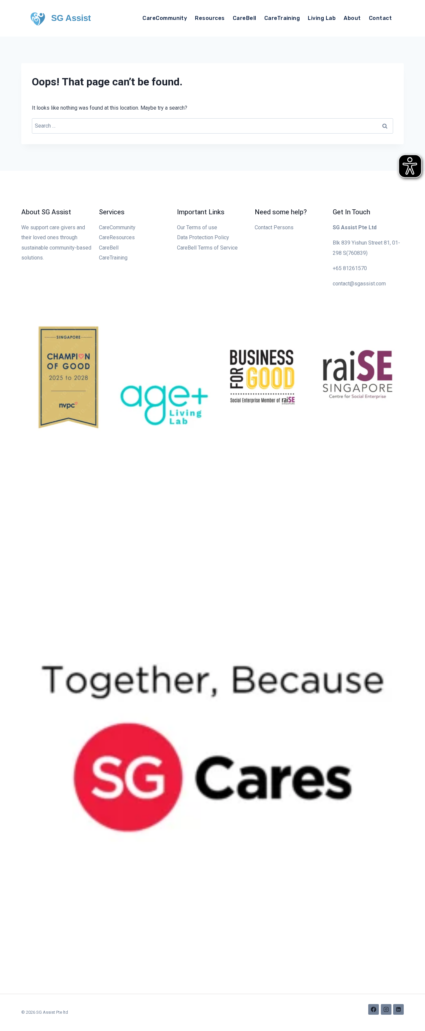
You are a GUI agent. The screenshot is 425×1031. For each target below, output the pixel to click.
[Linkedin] (398, 1009)
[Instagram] (386, 1009)
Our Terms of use (197, 227)
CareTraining (282, 18)
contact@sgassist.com (359, 283)
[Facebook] (373, 1009)
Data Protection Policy (203, 237)
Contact (380, 18)
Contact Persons (274, 227)
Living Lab (322, 18)
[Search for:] (212, 126)
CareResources (117, 237)
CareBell (244, 18)
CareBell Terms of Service (207, 248)
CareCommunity (164, 18)
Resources (209, 18)
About (352, 18)
